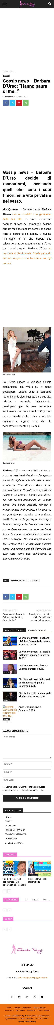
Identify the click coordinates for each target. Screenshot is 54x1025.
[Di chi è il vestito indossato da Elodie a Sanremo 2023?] (10, 696)
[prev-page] (4, 721)
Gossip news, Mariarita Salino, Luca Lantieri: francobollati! (14, 617)
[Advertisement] (27, 40)
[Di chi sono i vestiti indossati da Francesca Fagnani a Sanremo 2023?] (10, 683)
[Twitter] (12, 103)
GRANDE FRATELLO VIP (15, 834)
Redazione (9, 96)
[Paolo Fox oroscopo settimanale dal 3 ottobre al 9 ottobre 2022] (14, 868)
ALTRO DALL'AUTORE (37, 630)
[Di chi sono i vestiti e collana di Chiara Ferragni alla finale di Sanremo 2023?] (10, 641)
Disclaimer (20, 1010)
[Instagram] (19, 997)
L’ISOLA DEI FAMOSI (14, 842)
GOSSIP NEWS (33, 580)
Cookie (45, 1018)
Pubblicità (31, 1010)
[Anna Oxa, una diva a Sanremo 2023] (10, 712)
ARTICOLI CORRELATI (14, 630)
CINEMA (35, 900)
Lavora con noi (44, 1010)
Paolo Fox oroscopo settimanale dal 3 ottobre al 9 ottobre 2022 (14, 882)
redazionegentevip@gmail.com (32, 977)
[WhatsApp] (26, 103)
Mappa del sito (40, 1007)
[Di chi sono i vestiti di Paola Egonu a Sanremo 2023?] (10, 669)
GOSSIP (14, 71)
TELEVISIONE (11, 838)
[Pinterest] (19, 103)
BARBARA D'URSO (18, 580)
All (26, 900)
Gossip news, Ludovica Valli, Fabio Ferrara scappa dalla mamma (40, 617)
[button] (5, 4)
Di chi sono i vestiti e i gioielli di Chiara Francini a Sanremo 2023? (34, 655)
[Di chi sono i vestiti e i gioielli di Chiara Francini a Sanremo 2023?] (10, 655)
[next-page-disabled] (9, 910)
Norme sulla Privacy (27, 1021)
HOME (8, 817)
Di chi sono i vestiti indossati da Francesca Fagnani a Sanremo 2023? (34, 682)
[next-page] (9, 721)
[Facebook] (6, 103)
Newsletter (8, 1010)
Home (5, 71)
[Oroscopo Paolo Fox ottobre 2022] (39, 868)
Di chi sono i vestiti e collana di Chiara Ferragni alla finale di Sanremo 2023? (35, 641)
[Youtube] (42, 997)
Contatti (17, 1007)
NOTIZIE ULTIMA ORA (15, 829)
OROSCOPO (10, 825)
